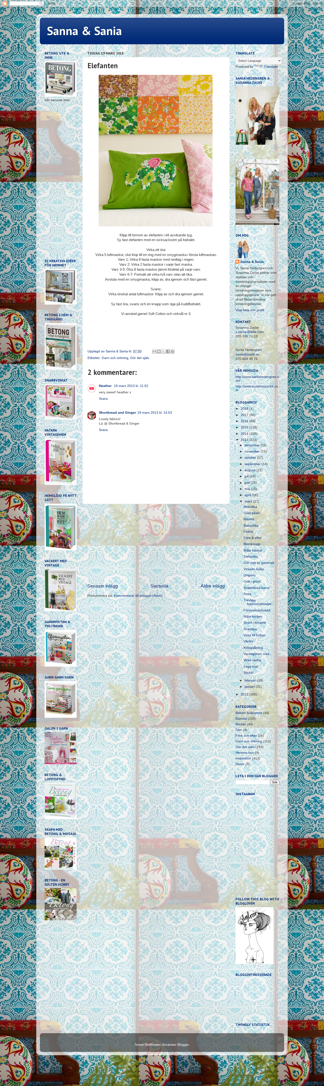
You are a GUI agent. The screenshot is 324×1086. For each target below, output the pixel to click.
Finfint (248, 532)
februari (251, 680)
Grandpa (250, 629)
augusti (250, 470)
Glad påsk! (252, 513)
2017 (245, 415)
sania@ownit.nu (247, 354)
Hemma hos (245, 752)
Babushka (251, 525)
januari (250, 686)
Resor (240, 764)
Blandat (241, 718)
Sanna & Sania (84, 30)
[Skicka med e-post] (154, 351)
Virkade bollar (254, 569)
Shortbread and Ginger (117, 412)
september (253, 464)
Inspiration (243, 758)
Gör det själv (139, 358)
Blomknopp (252, 544)
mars (249, 501)
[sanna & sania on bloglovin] (254, 963)
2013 (245, 440)
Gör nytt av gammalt (259, 563)
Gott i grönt (252, 581)
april (248, 495)
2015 (245, 427)
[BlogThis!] (159, 351)
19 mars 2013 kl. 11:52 (131, 386)
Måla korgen (253, 616)
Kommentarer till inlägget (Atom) (138, 595)
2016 (245, 421)
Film (239, 730)
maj (248, 489)
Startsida (159, 585)
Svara (103, 398)
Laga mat (251, 666)
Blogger (183, 1044)
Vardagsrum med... (258, 654)
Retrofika (250, 507)
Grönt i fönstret (255, 622)
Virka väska (252, 660)
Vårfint (248, 641)
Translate (271, 66)
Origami (249, 575)
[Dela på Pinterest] (172, 351)
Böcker (241, 724)
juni (248, 483)
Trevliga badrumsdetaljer (258, 602)
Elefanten (251, 556)
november (253, 451)
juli (247, 476)
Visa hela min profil (250, 310)
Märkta (249, 519)
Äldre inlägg (213, 585)
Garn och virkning (115, 358)
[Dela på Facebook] (168, 351)
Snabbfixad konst (256, 588)
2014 (245, 433)
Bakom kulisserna (249, 713)
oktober (251, 457)
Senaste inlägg (102, 585)
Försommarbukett (257, 610)
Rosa (247, 594)
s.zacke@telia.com (250, 332)
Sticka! (249, 672)
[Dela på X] (163, 351)
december (253, 445)
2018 (245, 408)
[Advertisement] (156, 543)
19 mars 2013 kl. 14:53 (154, 412)
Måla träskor (253, 550)
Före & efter (253, 538)
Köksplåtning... (255, 648)
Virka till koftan (254, 635)
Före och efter (246, 735)
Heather (105, 386)
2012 (245, 694)
